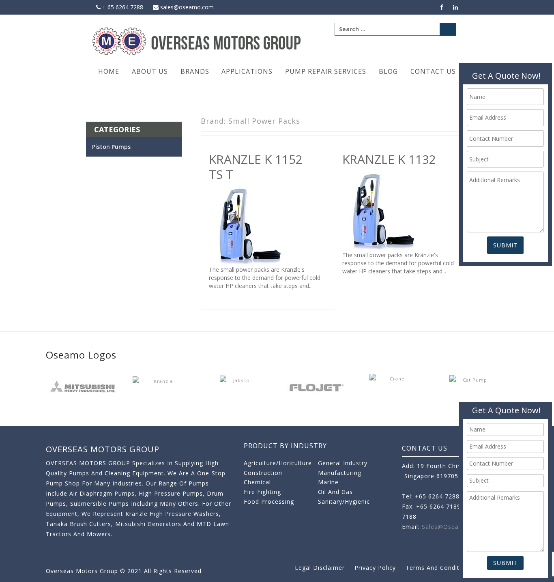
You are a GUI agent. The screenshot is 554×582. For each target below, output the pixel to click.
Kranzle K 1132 (389, 159)
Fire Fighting (262, 492)
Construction (263, 473)
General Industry (342, 463)
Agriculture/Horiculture (278, 463)
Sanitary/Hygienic (344, 501)
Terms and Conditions (439, 567)
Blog (388, 71)
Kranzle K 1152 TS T (256, 166)
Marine (328, 482)
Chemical (257, 482)
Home (108, 71)
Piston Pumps (111, 146)
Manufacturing (339, 473)
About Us (150, 71)
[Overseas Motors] (197, 41)
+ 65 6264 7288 (122, 7)
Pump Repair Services (325, 71)
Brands (194, 71)
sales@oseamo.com (186, 7)
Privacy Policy (375, 567)
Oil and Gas (335, 492)
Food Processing (269, 501)
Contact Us (433, 71)
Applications (247, 71)
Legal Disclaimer (320, 567)
